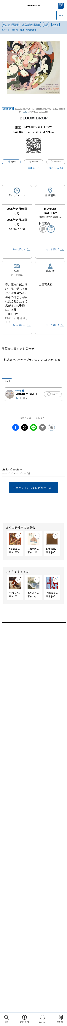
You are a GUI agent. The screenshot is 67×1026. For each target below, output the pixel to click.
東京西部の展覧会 (31, 24)
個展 (46, 24)
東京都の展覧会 (11, 24)
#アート (6, 30)
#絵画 (15, 30)
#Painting (31, 30)
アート (55, 24)
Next (64, 545)
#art (22, 30)
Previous (3, 545)
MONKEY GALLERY (35, 112)
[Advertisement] (33, 670)
